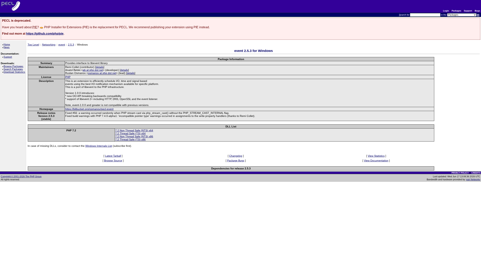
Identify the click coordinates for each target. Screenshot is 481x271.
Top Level (33, 44)
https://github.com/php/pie (45, 33)
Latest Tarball (113, 155)
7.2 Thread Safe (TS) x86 (130, 139)
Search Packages (14, 69)
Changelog (235, 155)
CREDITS (475, 173)
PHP (67, 76)
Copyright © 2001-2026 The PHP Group (21, 176)
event (61, 44)
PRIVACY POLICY (460, 173)
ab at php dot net (93, 70)
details (100, 67)
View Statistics (376, 155)
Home (7, 44)
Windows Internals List (98, 145)
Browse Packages (14, 66)
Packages (456, 11)
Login (446, 11)
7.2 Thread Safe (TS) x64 (130, 133)
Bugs (477, 11)
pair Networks (473, 179)
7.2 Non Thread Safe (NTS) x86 (134, 136)
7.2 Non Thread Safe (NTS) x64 (134, 130)
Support (468, 11)
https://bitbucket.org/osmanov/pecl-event (89, 108)
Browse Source (113, 160)
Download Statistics (15, 72)
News (7, 47)
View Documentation (376, 160)
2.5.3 (71, 44)
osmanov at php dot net (102, 73)
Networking (48, 44)
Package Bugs (235, 160)
